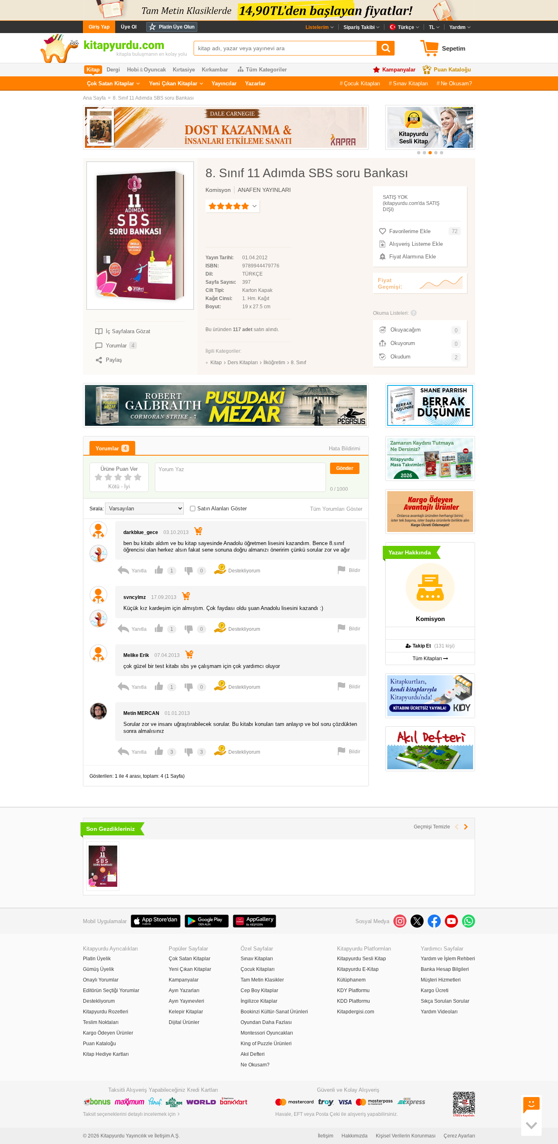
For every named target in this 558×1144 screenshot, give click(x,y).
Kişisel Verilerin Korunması (405, 1136)
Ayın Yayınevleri (186, 1001)
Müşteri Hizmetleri (441, 980)
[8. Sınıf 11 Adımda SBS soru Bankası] (102, 866)
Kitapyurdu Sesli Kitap (361, 958)
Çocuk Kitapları (362, 83)
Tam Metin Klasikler (262, 980)
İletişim (325, 1136)
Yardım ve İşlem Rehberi (448, 958)
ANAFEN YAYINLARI (264, 190)
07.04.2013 (167, 655)
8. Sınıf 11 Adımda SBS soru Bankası (153, 98)
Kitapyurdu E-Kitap (358, 969)
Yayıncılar (224, 83)
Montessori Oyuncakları (267, 1033)
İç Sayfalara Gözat (128, 331)
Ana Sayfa (94, 98)
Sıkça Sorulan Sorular (445, 1001)
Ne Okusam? (456, 83)
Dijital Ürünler (184, 1022)
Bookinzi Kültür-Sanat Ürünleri (274, 1012)
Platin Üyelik (97, 958)
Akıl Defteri (253, 1054)
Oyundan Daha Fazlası (266, 1022)
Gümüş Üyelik (98, 969)
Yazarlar (255, 83)
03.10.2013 (176, 532)
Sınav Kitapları (410, 83)
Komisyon (218, 190)
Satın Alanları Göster (222, 508)
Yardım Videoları (439, 1012)
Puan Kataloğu (452, 70)
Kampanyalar (398, 70)
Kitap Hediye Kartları (106, 1054)
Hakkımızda (354, 1136)
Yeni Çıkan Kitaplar (173, 83)
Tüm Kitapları (428, 658)
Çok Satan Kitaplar (110, 83)
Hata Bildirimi (344, 448)
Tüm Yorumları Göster (336, 509)
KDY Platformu (353, 990)
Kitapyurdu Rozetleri (105, 1012)
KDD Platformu (353, 1001)
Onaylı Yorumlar (100, 980)
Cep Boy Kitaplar (259, 990)
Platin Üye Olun (176, 27)
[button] (418, 152)
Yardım (457, 27)
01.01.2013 (177, 713)
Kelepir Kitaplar (186, 1012)
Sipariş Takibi (359, 27)
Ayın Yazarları (184, 990)
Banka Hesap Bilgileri (445, 969)
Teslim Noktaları (100, 1022)
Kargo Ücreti (435, 990)
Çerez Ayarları (459, 1136)
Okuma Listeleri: (391, 313)
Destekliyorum (99, 1001)
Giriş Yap (99, 27)
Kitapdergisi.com (355, 1012)
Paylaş (114, 360)
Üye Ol (128, 27)
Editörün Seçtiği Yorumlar (111, 990)
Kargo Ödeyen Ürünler (108, 1033)
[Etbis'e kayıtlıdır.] (464, 1104)
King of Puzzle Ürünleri (266, 1043)
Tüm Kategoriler (266, 70)
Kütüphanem (351, 980)
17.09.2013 (163, 597)
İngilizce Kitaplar (259, 1001)
